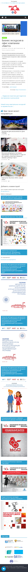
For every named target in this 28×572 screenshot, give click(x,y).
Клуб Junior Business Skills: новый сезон (12, 178)
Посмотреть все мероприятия (8, 259)
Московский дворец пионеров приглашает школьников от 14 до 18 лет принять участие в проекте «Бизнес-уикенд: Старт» (13, 155)
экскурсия (12, 50)
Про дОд (12, 48)
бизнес (3, 50)
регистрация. (13, 87)
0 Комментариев (19, 48)
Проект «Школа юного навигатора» (9, 2)
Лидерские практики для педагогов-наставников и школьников (13, 97)
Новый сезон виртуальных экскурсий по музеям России (13, 105)
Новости (4, 37)
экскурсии (8, 50)
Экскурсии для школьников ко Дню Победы (13, 132)
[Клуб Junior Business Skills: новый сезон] (14, 163)
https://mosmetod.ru (21, 89)
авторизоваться (5, 191)
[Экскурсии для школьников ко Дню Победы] (14, 117)
